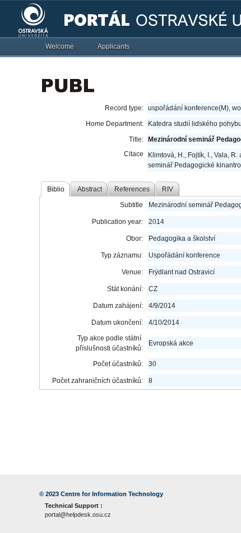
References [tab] (132, 189)
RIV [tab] (167, 189)
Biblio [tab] (55, 189)
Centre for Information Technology (112, 493)
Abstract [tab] (89, 189)
